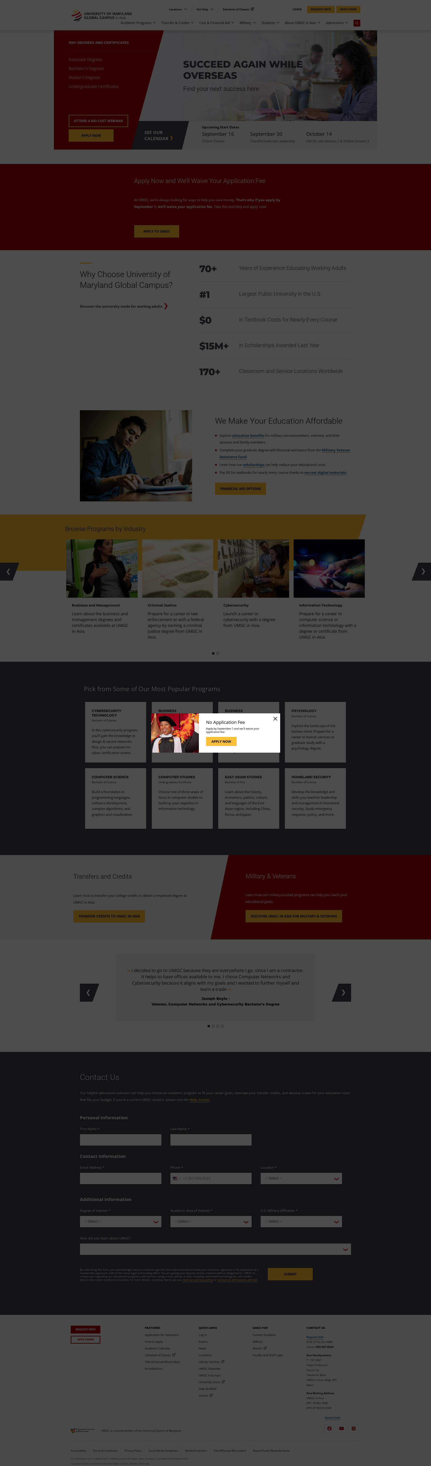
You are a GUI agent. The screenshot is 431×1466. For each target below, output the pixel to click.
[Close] (275, 718)
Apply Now (221, 741)
